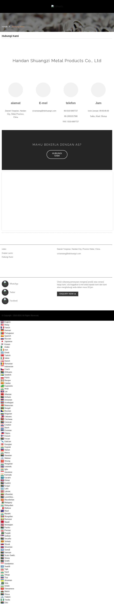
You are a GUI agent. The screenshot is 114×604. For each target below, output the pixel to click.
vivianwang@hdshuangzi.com (69, 254)
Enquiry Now (67, 294)
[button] (57, 154)
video (4, 249)
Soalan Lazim (7, 253)
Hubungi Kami (18, 26)
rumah (5, 26)
